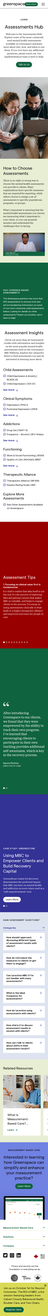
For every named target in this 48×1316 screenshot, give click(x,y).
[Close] (45, 1285)
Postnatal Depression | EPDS (22, 409)
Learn (10, 1129)
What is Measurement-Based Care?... (18, 1119)
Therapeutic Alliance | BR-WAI (23, 480)
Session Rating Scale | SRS (21, 484)
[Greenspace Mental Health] (36, 1256)
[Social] (5, 1255)
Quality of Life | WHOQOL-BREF (24, 459)
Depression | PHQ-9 (17, 404)
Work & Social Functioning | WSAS (25, 455)
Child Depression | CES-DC (21, 383)
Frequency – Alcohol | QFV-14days (25, 434)
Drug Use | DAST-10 (17, 430)
